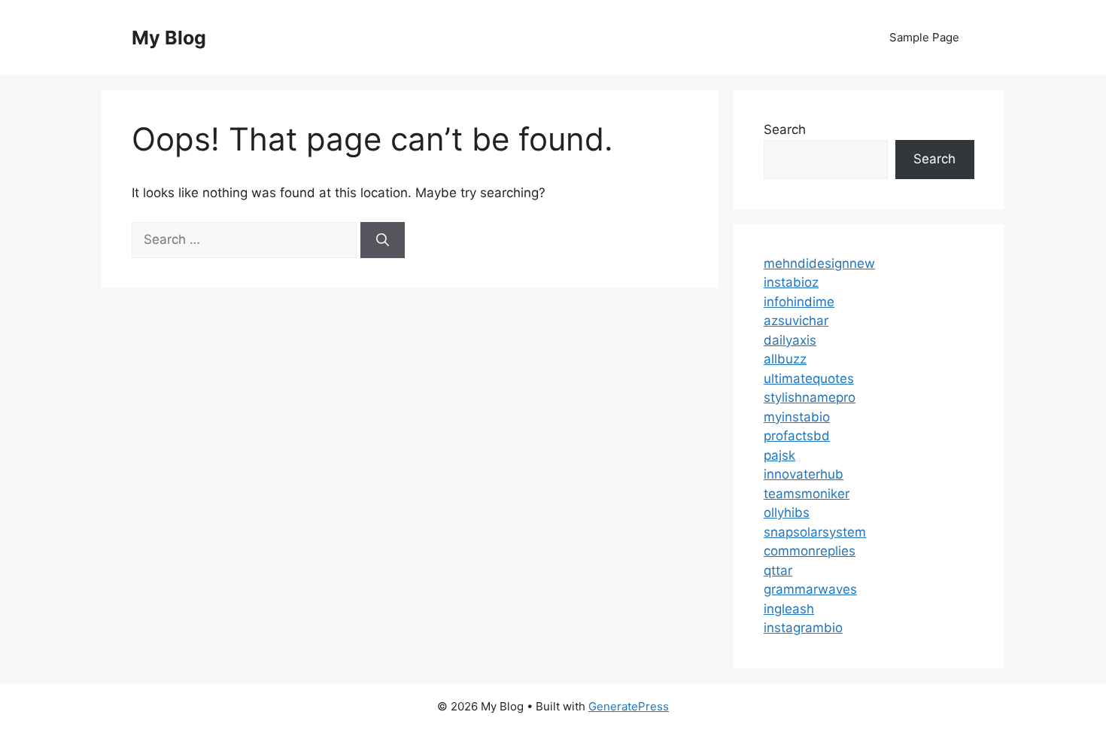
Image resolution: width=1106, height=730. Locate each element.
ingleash (789, 608)
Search (785, 129)
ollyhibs (787, 512)
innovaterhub (803, 474)
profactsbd (797, 435)
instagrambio (803, 627)
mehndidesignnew (819, 263)
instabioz (791, 282)
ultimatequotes (809, 378)
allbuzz (785, 359)
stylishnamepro (809, 397)
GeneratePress (628, 706)
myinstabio (797, 416)
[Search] (382, 240)
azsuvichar (796, 320)
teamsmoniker (806, 493)
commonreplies (809, 550)
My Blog (169, 37)
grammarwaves (810, 589)
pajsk (779, 455)
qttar (778, 570)
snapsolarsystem (815, 532)
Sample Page (924, 37)
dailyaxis (790, 340)
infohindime (799, 301)
